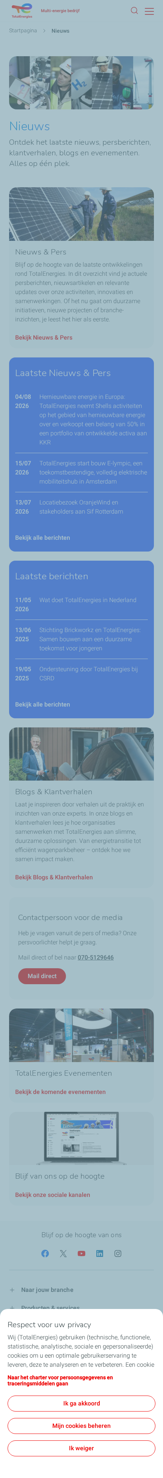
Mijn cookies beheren (81, 1425)
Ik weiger (81, 1448)
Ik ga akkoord (81, 1403)
